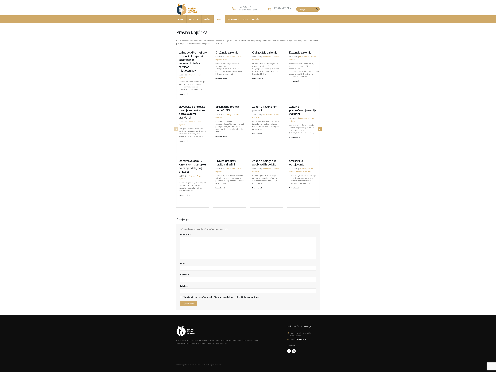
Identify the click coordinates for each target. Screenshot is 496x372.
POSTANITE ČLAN (283, 8)
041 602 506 (248, 8)
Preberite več (184, 94)
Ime (182, 263)
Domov (181, 19)
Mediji (245, 19)
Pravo (218, 19)
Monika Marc (230, 57)
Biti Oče (255, 19)
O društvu (193, 19)
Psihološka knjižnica (303, 172)
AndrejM (192, 75)
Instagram (294, 351)
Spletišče (184, 286)
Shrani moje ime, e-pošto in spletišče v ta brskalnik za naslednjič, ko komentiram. (221, 297)
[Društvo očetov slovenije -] (186, 9)
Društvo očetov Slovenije (194, 365)
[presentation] (176, 129)
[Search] (317, 9)
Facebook (289, 351)
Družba (207, 19)
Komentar (185, 234)
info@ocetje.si (300, 339)
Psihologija (232, 19)
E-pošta (184, 274)
